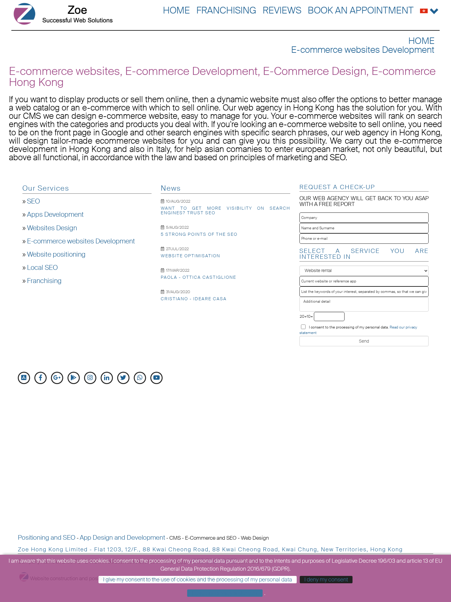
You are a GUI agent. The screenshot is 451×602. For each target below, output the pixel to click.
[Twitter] (123, 378)
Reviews (282, 10)
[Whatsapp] (140, 378)
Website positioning (56, 254)
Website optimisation (190, 255)
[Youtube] (156, 378)
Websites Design (52, 228)
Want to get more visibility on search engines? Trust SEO (225, 210)
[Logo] (63, 14)
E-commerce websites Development (362, 50)
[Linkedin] (107, 378)
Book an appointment (361, 10)
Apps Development (55, 214)
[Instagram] (90, 378)
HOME (421, 41)
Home (176, 10)
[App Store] (24, 378)
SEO (33, 201)
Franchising (226, 10)
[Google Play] (73, 378)
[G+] (57, 378)
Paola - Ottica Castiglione (198, 277)
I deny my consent (326, 579)
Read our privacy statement (225, 593)
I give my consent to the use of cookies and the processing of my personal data (197, 579)
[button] (429, 10)
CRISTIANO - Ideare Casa (194, 298)
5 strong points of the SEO (199, 234)
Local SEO (42, 267)
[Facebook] (40, 378)
